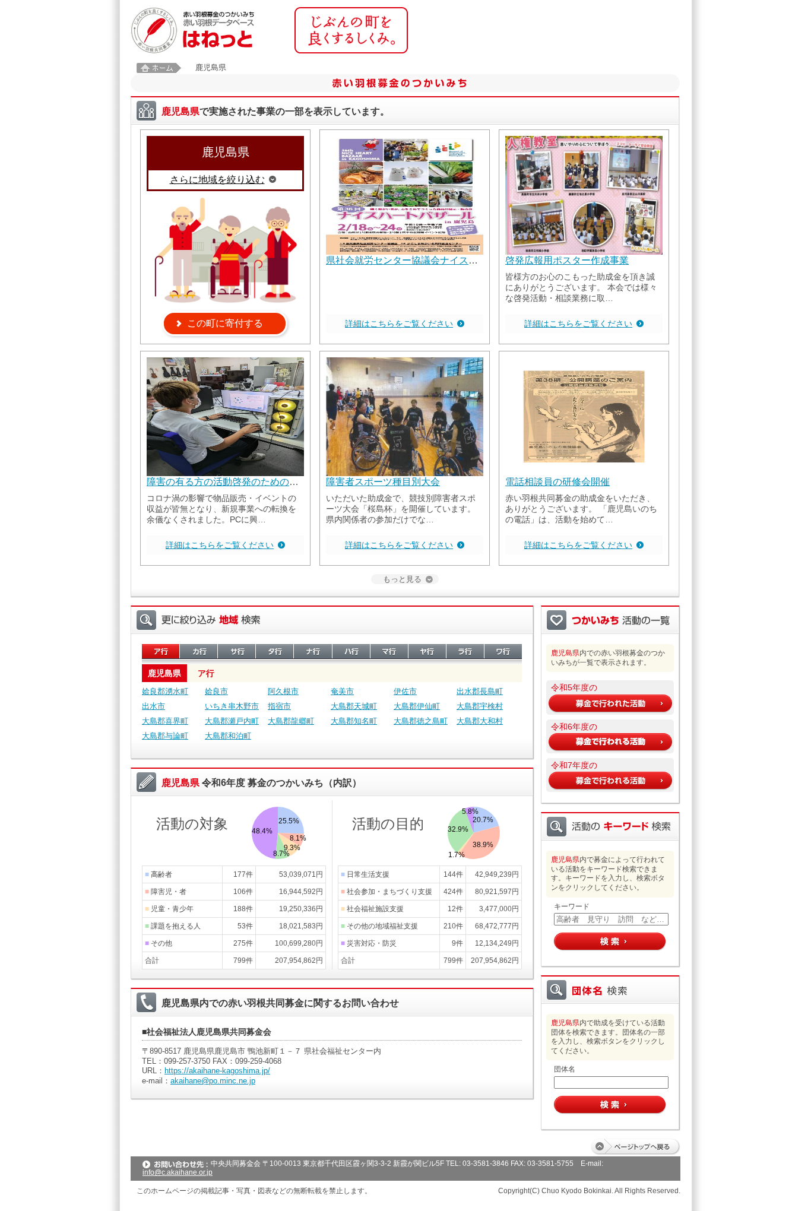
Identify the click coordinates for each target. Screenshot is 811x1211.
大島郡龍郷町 (291, 721)
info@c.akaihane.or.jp (177, 1172)
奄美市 (342, 691)
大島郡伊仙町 (417, 706)
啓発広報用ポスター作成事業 (567, 260)
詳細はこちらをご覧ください (399, 323)
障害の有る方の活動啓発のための (218, 482)
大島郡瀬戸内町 (232, 721)
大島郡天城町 (354, 706)
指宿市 (279, 706)
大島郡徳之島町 (421, 721)
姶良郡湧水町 (165, 691)
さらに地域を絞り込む (217, 180)
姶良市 (216, 691)
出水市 (153, 706)
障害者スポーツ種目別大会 (383, 482)
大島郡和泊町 (228, 735)
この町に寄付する (225, 323)
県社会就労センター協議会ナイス (397, 260)
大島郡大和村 (480, 721)
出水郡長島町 (480, 691)
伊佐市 (405, 691)
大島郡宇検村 (480, 706)
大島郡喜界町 (165, 721)
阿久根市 (283, 691)
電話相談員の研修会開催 (557, 482)
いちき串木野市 (232, 706)
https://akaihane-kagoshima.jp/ (217, 1070)
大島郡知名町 (354, 721)
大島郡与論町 (165, 735)
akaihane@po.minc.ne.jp (212, 1080)
